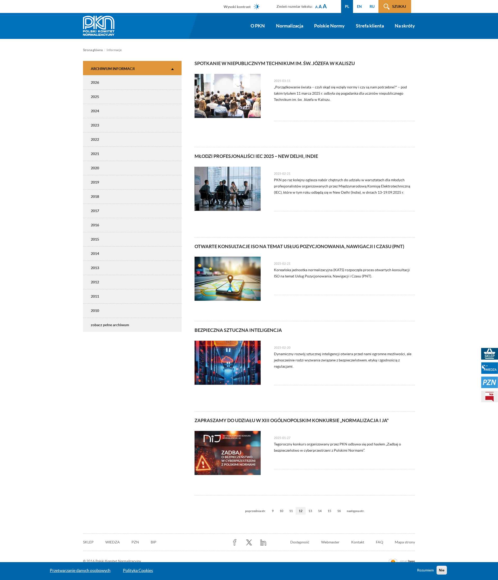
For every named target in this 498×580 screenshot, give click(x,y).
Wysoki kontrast (237, 6)
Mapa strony (405, 542)
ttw (249, 542)
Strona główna (93, 50)
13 (311, 511)
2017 (95, 211)
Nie (442, 570)
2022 (95, 139)
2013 (95, 268)
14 (321, 511)
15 (331, 511)
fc (234, 542)
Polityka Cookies (138, 570)
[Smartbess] (402, 561)
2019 (95, 182)
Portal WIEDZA (489, 368)
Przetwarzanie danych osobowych (80, 570)
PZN (135, 542)
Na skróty (405, 26)
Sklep (88, 542)
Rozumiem (425, 570)
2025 (95, 97)
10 (283, 511)
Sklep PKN (489, 354)
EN (359, 6)
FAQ (379, 542)
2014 (95, 253)
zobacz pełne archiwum (110, 325)
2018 (95, 196)
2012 (95, 282)
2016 (95, 225)
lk (263, 542)
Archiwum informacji (113, 69)
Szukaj (399, 6)
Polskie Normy (329, 26)
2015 (95, 239)
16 (340, 511)
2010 (95, 311)
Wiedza (112, 542)
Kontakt (357, 542)
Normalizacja (289, 26)
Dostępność (299, 542)
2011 (95, 296)
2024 (95, 111)
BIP (153, 542)
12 (302, 512)
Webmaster (330, 542)
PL (347, 6)
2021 (95, 154)
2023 (95, 125)
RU (372, 6)
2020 (95, 168)
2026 (95, 82)
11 (292, 511)
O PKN (258, 26)
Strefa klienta (370, 26)
